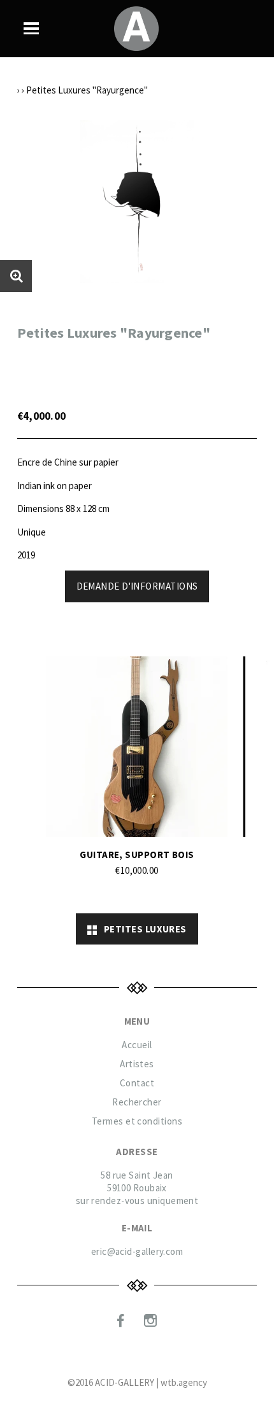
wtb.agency (184, 1382)
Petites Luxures (142, 929)
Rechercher (137, 1102)
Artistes (137, 1064)
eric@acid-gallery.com (137, 1251)
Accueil (137, 1045)
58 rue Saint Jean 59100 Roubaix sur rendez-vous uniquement (137, 1188)
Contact (137, 1083)
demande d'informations (137, 586)
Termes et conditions (137, 1121)
